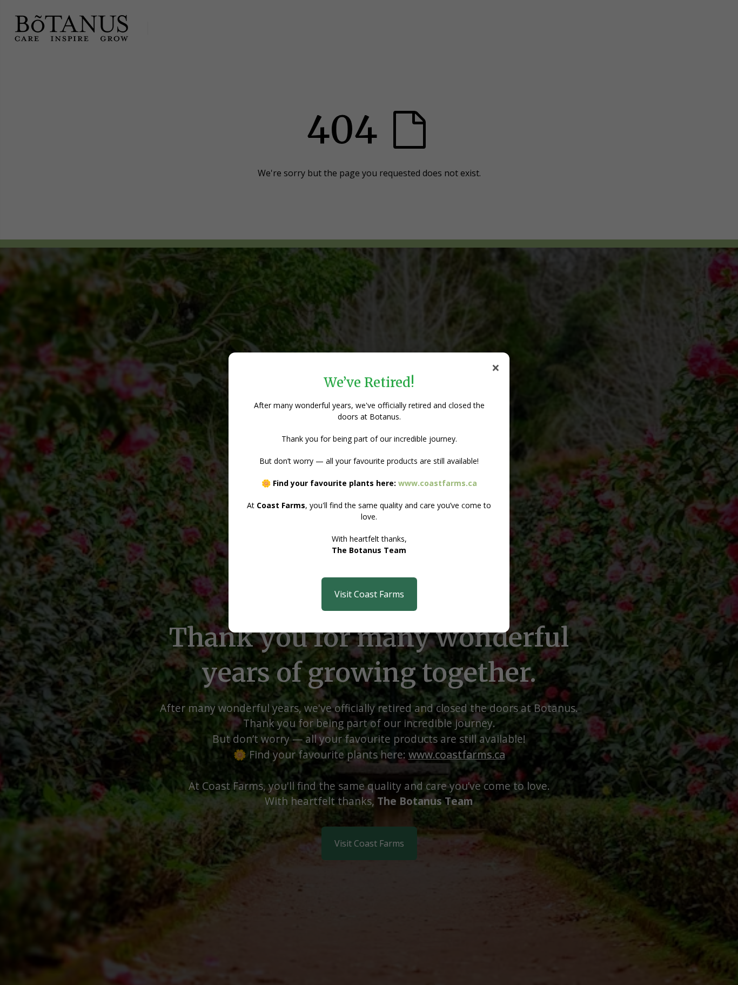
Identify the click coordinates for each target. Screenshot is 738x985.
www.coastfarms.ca (437, 483)
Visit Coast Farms (369, 594)
